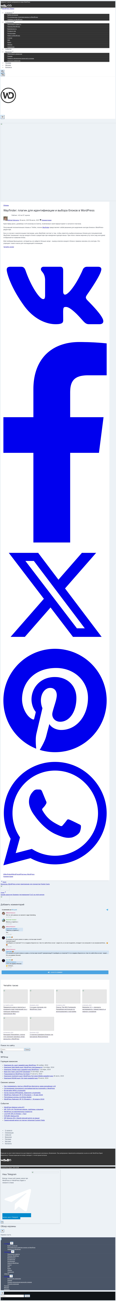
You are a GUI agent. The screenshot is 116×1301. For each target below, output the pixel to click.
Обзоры (9, 44)
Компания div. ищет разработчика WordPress (20, 1065)
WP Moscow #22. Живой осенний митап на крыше (21, 1118)
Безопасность (12, 29)
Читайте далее (8, 247)
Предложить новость (14, 24)
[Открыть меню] (3, 117)
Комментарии (46, 220)
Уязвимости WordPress (14, 19)
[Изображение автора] (5, 220)
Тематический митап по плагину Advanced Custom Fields (24, 1120)
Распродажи (11, 33)
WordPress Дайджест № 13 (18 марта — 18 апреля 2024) (24, 1099)
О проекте (8, 1130)
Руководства (11, 31)
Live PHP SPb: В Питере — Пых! (15, 1114)
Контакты (8, 67)
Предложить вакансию (14, 54)
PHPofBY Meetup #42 (11, 1116)
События (8, 49)
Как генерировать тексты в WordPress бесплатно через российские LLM (30, 1086)
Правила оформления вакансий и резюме (20, 58)
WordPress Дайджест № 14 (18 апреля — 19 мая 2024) (23, 1095)
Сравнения (10, 47)
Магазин (8, 65)
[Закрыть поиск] (2, 1293)
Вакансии (8, 1137)
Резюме (9, 56)
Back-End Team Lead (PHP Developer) (17, 1071)
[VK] (2, 6)
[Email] (6, 6)
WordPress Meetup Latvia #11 (14, 1107)
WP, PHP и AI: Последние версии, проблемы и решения (23, 1109)
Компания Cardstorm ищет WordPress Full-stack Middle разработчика (28, 1076)
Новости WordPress (13, 35)
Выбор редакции (12, 15)
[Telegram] (8, 6)
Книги (9, 42)
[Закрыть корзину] (2, 1230)
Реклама (8, 63)
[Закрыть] (2, 1222)
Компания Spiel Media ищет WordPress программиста (23, 1067)
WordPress (15, 874)
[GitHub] (10, 6)
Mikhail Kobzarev (13, 220)
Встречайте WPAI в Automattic (14, 1090)
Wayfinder (45, 227)
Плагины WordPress (13, 26)
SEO (8, 40)
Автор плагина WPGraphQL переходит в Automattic (22, 1093)
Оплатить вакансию (13, 60)
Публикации (9, 1133)
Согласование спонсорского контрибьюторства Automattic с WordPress (29, 1088)
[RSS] (4, 6)
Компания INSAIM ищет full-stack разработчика (21, 1078)
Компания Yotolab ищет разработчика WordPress (21, 1069)
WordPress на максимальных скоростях (18, 1111)
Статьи (9, 38)
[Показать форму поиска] (2, 71)
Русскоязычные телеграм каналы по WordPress (22, 17)
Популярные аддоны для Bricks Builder (18, 1097)
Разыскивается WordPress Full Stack (17, 1074)
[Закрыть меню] (1, 1238)
